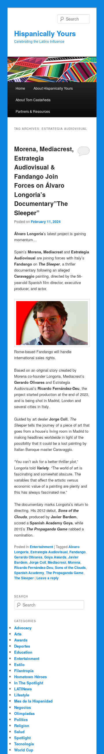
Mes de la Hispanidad (33, 701)
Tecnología (24, 743)
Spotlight (22, 737)
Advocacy (22, 628)
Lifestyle (21, 695)
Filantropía (24, 670)
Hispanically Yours (45, 33)
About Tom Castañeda (33, 99)
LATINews (23, 689)
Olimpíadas (24, 713)
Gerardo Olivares (28, 557)
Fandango (77, 551)
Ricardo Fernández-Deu (33, 567)
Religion (21, 725)
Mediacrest (57, 562)
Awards (20, 640)
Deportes (22, 646)
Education (23, 652)
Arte (17, 634)
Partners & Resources (33, 111)
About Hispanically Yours (53, 88)
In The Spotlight (28, 682)
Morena (74, 562)
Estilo (19, 664)
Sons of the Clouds (70, 567)
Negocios (22, 707)
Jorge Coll (37, 562)
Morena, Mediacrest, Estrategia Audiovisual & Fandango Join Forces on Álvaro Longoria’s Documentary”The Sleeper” (44, 180)
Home (20, 88)
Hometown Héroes (30, 676)
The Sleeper (24, 577)
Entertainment (41, 546)
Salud (19, 731)
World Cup (23, 750)
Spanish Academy (29, 572)
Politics (21, 719)
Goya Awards (55, 557)
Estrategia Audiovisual (49, 551)
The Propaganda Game (64, 572)
